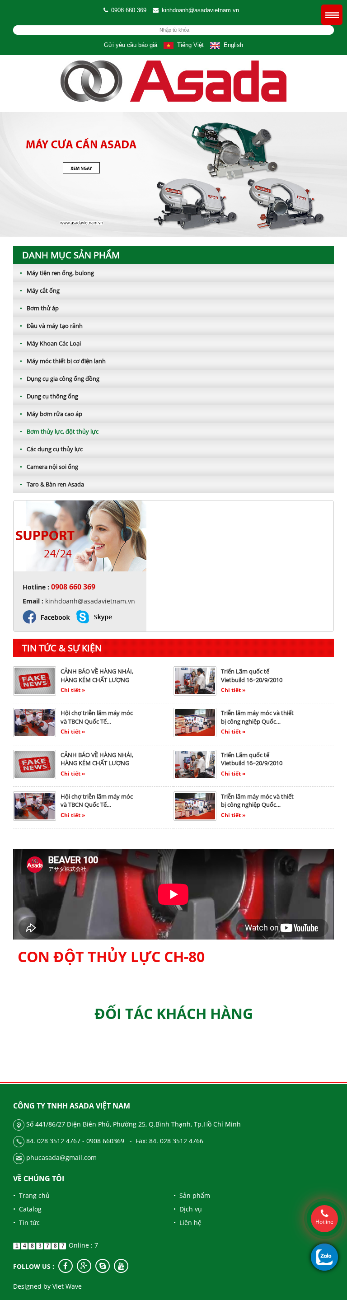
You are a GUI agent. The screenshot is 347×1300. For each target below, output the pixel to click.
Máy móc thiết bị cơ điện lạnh (63, 361)
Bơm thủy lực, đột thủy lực (59, 431)
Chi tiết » (73, 690)
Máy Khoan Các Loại (50, 343)
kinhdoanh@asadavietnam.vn (200, 10)
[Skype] (102, 1266)
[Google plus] (84, 1266)
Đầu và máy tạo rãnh (51, 326)
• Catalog (27, 1209)
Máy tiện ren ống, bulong (57, 273)
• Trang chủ (31, 1195)
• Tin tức (26, 1222)
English (231, 45)
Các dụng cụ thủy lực (51, 449)
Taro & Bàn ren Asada (52, 484)
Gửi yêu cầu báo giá (130, 45)
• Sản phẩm (192, 1195)
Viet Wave (67, 1286)
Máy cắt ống (40, 290)
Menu (331, 15)
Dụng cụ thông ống (49, 396)
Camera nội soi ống (49, 467)
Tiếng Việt (189, 45)
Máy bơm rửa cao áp (51, 414)
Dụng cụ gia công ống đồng (59, 378)
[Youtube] (121, 1266)
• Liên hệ (188, 1222)
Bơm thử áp (39, 308)
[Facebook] (65, 1266)
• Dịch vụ (188, 1209)
